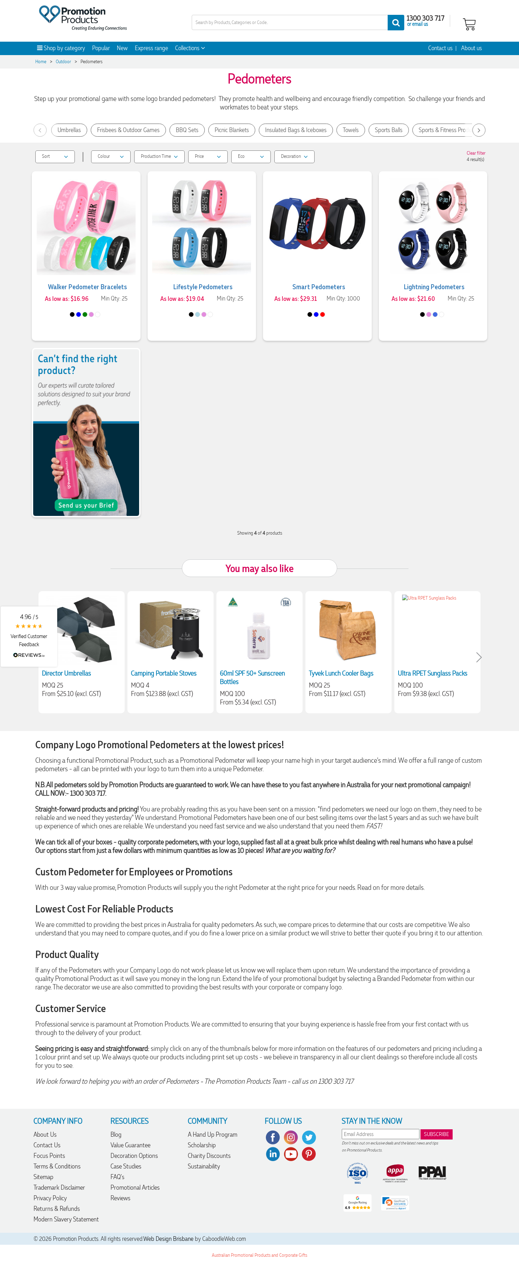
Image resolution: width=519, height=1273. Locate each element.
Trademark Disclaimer (59, 1187)
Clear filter (476, 153)
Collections (188, 48)
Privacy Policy (50, 1198)
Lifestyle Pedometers (203, 286)
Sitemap (43, 1177)
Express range (151, 48)
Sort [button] (46, 156)
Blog (116, 1134)
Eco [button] (241, 156)
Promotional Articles (135, 1187)
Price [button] (199, 156)
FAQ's (117, 1177)
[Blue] (78, 314)
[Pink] (91, 314)
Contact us (440, 48)
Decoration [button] (291, 156)
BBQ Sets (187, 130)
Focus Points (49, 1156)
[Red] (322, 314)
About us (471, 48)
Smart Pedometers (318, 286)
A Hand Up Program (212, 1134)
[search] (396, 22)
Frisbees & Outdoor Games (128, 130)
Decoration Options (134, 1156)
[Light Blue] (197, 314)
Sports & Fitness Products (448, 130)
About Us (45, 1134)
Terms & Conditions (57, 1166)
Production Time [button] (156, 156)
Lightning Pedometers (434, 286)
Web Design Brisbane (168, 1239)
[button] (29, 636)
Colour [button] (104, 156)
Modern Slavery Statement (66, 1219)
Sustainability (204, 1166)
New (122, 48)
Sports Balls (388, 130)
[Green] (85, 314)
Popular (101, 48)
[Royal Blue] (435, 314)
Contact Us (47, 1145)
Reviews (120, 1198)
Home (40, 62)
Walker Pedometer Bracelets (87, 286)
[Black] (72, 314)
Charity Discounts (209, 1156)
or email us (417, 23)
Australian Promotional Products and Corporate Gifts (259, 1255)
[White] (97, 314)
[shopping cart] (469, 23)
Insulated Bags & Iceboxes (296, 130)
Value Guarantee (130, 1145)
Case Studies (126, 1166)
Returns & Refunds (57, 1208)
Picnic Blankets (232, 130)
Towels (351, 130)
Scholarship (202, 1145)
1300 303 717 (426, 17)
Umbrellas (69, 130)
